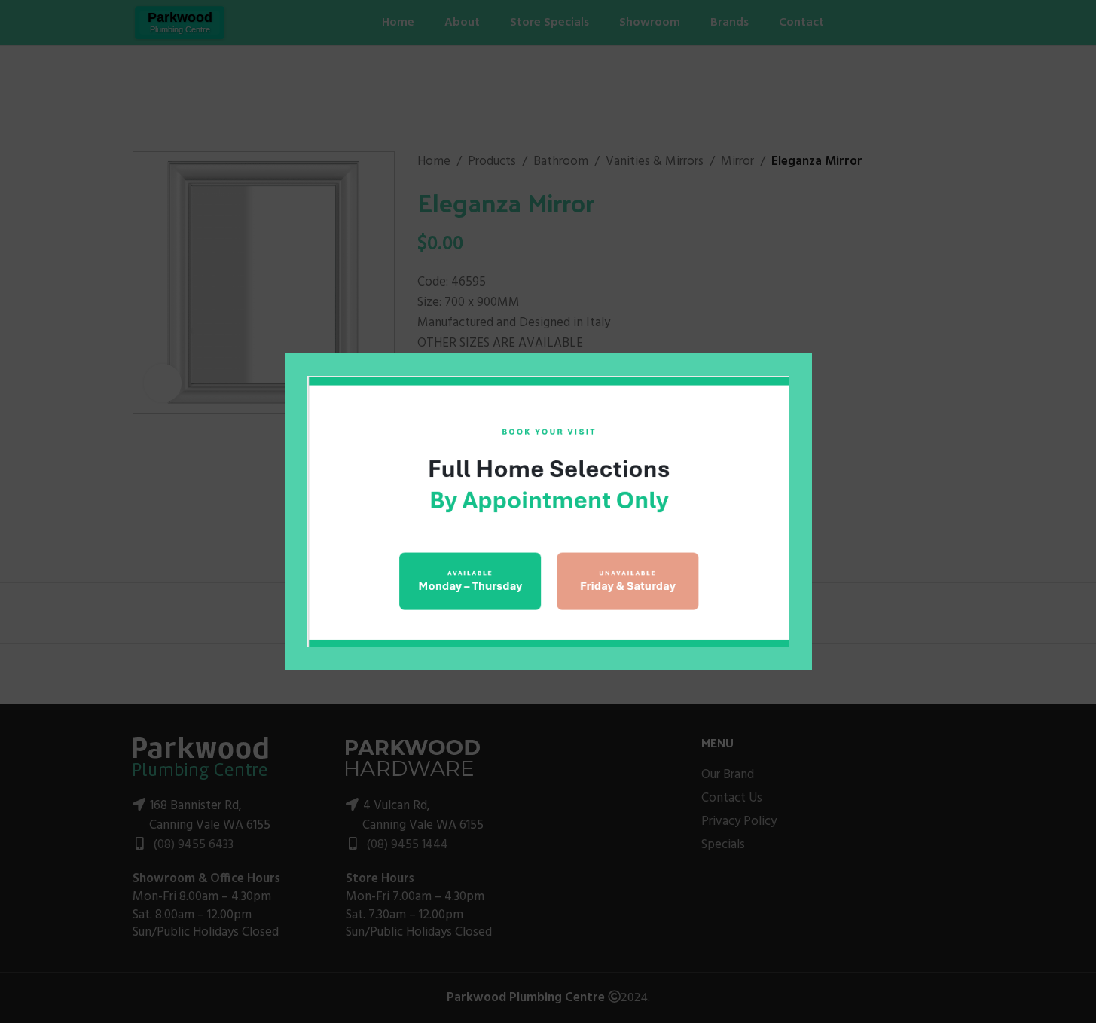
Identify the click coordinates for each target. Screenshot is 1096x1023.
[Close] (804, 334)
